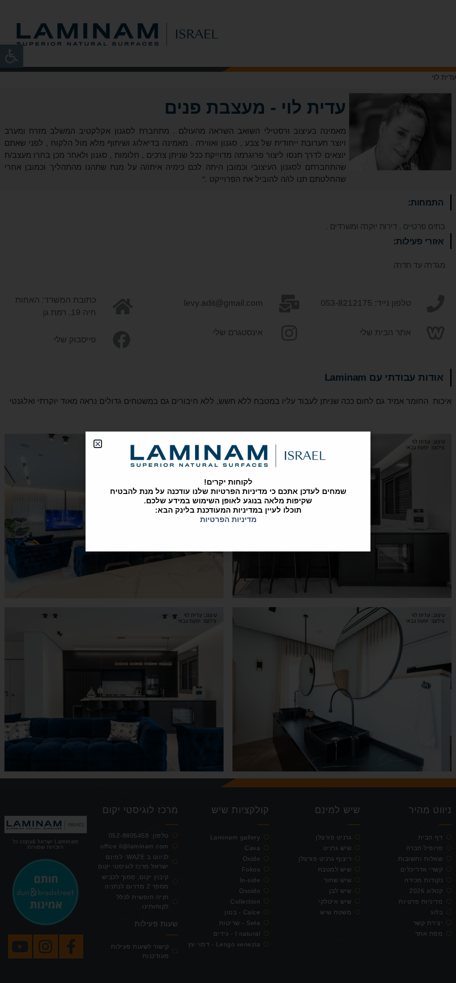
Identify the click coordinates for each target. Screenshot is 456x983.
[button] (97, 443)
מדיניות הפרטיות (228, 519)
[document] (228, 491)
